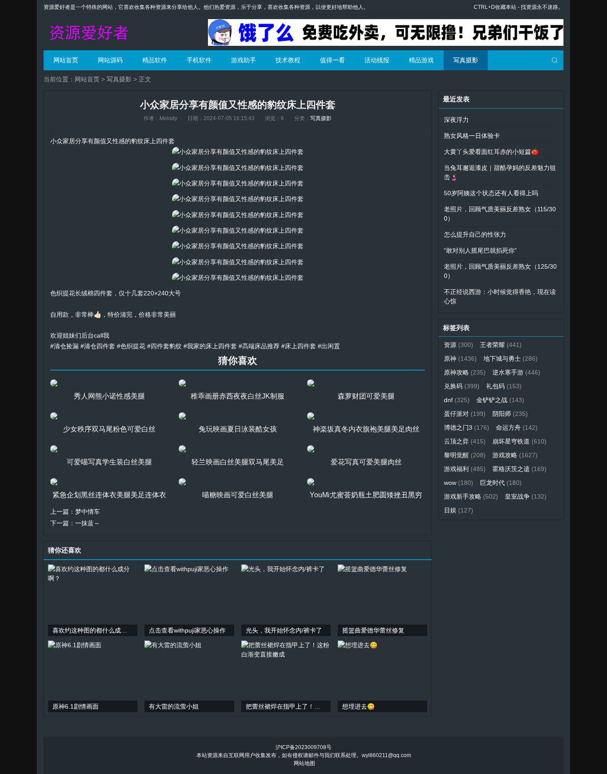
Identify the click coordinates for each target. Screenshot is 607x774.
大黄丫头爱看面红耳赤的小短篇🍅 (491, 151)
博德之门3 (466, 427)
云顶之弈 (465, 441)
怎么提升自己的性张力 (475, 234)
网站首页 (65, 60)
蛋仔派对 (465, 413)
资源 (458, 344)
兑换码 (461, 386)
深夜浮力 (456, 119)
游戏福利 (465, 468)
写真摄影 (465, 60)
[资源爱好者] (88, 32)
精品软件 (154, 60)
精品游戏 (421, 60)
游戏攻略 (515, 455)
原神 (460, 358)
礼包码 (504, 386)
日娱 (458, 510)
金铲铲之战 (500, 399)
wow (458, 482)
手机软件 (199, 60)
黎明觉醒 (465, 455)
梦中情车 (87, 511)
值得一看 (332, 60)
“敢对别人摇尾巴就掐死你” (480, 250)
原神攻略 (465, 372)
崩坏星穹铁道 (519, 441)
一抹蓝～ (87, 523)
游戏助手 (243, 60)
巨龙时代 (501, 482)
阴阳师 (510, 413)
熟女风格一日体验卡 (472, 135)
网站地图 (304, 763)
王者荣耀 (501, 344)
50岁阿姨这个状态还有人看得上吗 (491, 193)
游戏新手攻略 (471, 496)
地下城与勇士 (510, 358)
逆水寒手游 (516, 372)
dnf (457, 399)
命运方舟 (517, 427)
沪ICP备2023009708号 (303, 747)
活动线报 (376, 60)
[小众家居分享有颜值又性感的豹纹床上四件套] (238, 151)
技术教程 (288, 60)
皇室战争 (526, 496)
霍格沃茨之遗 (519, 468)
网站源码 (110, 60)
